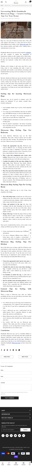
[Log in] (26, 2)
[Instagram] (7, 435)
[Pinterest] (7, 350)
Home (2, 5)
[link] (8, 463)
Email (2, 376)
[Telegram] (13, 350)
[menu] (2, 2)
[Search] (6, 2)
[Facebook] (1, 350)
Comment (3, 382)
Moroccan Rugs (7, 5)
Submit (25, 429)
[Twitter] (4, 350)
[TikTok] (15, 435)
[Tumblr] (10, 350)
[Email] (16, 350)
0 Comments (16, 18)
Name (2, 370)
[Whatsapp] (19, 350)
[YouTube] (19, 435)
